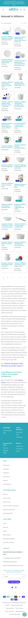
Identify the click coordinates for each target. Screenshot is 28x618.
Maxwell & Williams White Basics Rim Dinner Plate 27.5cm (7, 62)
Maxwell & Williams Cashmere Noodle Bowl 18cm (20, 166)
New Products (7, 535)
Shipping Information (9, 509)
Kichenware (6, 465)
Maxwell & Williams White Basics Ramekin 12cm (7, 206)
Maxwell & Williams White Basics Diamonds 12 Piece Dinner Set (20, 39)
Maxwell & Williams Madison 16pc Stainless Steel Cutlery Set (7, 104)
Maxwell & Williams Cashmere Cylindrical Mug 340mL (20, 207)
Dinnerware (4, 366)
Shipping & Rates (8, 513)
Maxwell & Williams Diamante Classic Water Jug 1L (20, 264)
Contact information (17, 605)
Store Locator (7, 498)
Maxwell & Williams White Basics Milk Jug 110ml (7, 264)
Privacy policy (19, 608)
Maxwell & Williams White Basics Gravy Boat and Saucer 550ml (7, 126)
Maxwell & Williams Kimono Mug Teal (7, 146)
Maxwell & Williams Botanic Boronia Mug (7, 185)
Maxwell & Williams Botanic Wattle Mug (20, 186)
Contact (5, 494)
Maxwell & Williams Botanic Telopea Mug (7, 243)
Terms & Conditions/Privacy (11, 506)
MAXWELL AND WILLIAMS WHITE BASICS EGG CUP (20, 83)
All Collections (7, 484)
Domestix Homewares (13, 602)
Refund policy (10, 608)
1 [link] (3, 277)
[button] (3, 9)
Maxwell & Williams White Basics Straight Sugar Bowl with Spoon (20, 104)
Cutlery (21, 363)
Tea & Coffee (12, 366)
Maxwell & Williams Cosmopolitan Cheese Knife (20, 225)
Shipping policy (20, 611)
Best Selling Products (9, 538)
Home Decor (6, 476)
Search (5, 531)
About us (5, 527)
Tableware (6, 473)
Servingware (15, 363)
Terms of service (9, 611)
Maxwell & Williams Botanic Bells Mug (7, 165)
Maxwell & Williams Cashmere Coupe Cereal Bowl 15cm (7, 225)
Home (4, 523)
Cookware (6, 469)
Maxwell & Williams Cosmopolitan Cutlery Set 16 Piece (20, 126)
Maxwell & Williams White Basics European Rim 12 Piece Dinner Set (20, 63)
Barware (19, 366)
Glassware (7, 363)
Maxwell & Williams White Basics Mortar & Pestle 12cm (7, 84)
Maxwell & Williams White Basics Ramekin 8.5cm (20, 243)
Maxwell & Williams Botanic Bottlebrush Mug (20, 146)
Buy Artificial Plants (8, 542)
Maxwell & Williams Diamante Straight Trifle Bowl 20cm (7, 38)
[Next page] (24, 277)
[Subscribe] (23, 576)
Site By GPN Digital (14, 614)
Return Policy (7, 502)
